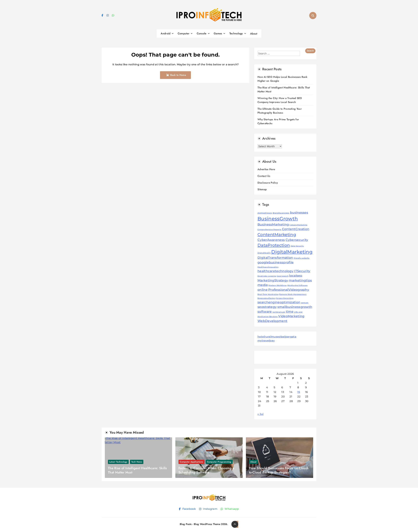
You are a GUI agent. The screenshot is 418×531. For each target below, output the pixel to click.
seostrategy (267, 307)
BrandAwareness (281, 213)
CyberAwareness (271, 240)
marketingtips (300, 280)
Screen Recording (284, 298)
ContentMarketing (276, 234)
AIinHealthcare (264, 213)
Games (218, 33)
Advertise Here (266, 169)
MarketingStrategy (272, 280)
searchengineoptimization (278, 302)
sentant (305, 303)
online (262, 290)
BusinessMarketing (273, 224)
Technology (236, 33)
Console (202, 33)
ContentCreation (295, 229)
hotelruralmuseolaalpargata (276, 336)
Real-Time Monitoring (268, 294)
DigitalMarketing (292, 252)
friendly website (302, 258)
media (262, 285)
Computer (183, 33)
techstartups (279, 312)
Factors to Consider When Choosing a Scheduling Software (206, 470)
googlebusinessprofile (275, 262)
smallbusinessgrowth (294, 307)
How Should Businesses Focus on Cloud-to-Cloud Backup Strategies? (278, 470)
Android (165, 33)
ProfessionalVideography (288, 290)
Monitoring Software (297, 285)
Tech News (136, 461)
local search (282, 276)
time (289, 311)
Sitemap (262, 189)
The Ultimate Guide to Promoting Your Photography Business (279, 111)
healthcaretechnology (275, 271)
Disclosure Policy (267, 183)
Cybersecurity (297, 240)
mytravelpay (266, 340)
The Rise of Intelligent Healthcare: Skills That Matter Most (137, 470)
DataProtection (273, 245)
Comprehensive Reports (269, 229)
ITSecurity (302, 271)
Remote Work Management (292, 294)
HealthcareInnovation (267, 267)
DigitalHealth (264, 253)
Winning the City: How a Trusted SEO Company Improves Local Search (279, 100)
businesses (299, 212)
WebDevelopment (272, 321)
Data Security (297, 246)
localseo (295, 276)
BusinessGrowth (277, 218)
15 (298, 392)
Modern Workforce (277, 285)
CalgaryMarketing (298, 225)
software (264, 311)
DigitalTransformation (275, 258)
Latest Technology (118, 461)
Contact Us (263, 176)
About (253, 33)
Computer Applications (191, 461)
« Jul (260, 414)
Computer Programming (219, 461)
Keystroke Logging (266, 276)
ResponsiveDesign (266, 298)
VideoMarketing (291, 316)
